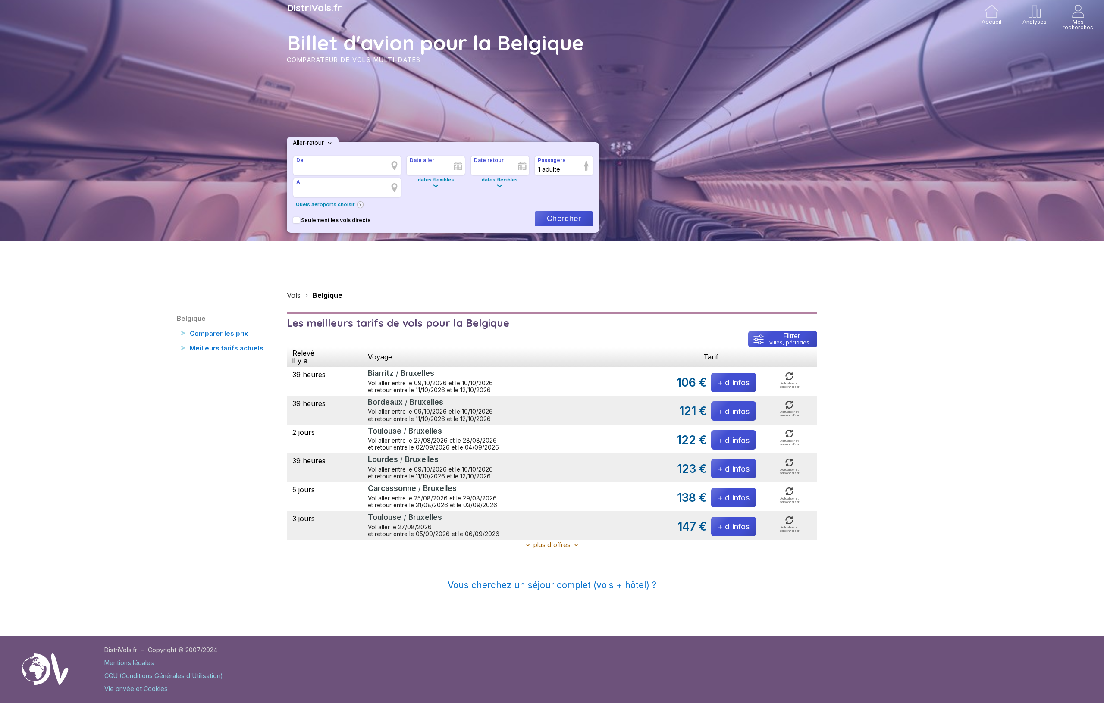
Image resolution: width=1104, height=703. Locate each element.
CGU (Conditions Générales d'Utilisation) (163, 675)
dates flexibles (436, 180)
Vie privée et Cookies (136, 688)
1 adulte (549, 169)
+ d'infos (734, 382)
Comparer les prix (219, 333)
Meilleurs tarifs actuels (226, 348)
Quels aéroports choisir (325, 204)
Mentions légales (129, 662)
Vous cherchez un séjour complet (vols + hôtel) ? (552, 585)
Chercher (564, 218)
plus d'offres (552, 544)
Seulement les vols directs (335, 220)
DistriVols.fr (314, 8)
